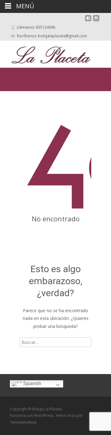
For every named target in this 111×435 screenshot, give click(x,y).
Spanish (31, 383)
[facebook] (88, 20)
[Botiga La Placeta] (46, 53)
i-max (71, 415)
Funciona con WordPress (32, 415)
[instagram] (96, 20)
